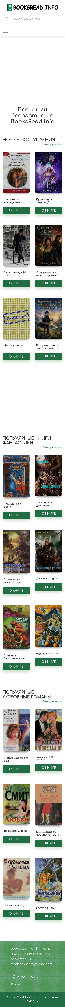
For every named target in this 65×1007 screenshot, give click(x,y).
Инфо (15, 984)
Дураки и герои (47, 578)
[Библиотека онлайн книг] (32, 7)
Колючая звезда (15, 905)
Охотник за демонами (44, 504)
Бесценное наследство (12, 200)
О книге (16, 210)
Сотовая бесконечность (14, 657)
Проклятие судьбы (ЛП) (44, 201)
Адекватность (47, 653)
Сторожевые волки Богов (13, 581)
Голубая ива (45, 908)
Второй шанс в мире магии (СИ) (48, 346)
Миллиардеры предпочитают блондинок (47, 835)
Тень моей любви (15, 831)
